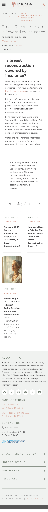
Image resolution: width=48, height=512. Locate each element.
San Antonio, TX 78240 (12, 408)
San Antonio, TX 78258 (12, 416)
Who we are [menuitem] (10, 470)
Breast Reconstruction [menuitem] (19, 454)
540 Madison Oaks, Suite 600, (15, 413)
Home (4, 13)
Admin (19, 45)
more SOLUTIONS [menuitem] (13, 462)
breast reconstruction (15, 91)
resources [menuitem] (9, 478)
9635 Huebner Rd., (10, 405)
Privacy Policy (36, 498)
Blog (13, 13)
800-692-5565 (44, 4)
